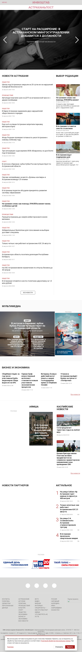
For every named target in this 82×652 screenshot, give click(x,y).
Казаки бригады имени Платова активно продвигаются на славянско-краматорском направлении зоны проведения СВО (68, 458)
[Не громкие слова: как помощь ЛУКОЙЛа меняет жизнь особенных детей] (68, 90)
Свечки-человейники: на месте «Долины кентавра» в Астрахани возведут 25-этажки (24, 178)
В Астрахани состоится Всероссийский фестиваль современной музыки (42, 431)
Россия (60, 416)
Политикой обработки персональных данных (56, 641)
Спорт (4, 161)
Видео (37, 601)
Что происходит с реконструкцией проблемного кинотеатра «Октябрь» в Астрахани (38, 343)
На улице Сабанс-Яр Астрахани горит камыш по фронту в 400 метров (68, 495)
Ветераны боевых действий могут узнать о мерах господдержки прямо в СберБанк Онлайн (49, 379)
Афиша (37, 612)
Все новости (28, 292)
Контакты (6, 599)
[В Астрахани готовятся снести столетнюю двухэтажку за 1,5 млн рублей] (68, 119)
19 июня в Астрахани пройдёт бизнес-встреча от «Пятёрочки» (68, 377)
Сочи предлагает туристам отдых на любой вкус (68, 430)
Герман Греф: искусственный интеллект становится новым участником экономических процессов (30, 380)
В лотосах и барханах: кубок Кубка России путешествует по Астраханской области (27, 325)
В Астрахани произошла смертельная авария (69, 536)
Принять (70, 647)
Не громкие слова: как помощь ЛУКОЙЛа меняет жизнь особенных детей (67, 100)
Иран (53, 605)
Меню (4, 2)
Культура (21, 608)
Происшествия (7, 95)
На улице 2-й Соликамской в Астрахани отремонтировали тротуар (68, 522)
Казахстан (55, 610)
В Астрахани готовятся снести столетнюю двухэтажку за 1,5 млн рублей (66, 129)
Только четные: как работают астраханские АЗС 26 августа (26, 243)
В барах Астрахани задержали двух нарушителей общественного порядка (22, 112)
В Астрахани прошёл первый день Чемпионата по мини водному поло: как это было (16, 342)
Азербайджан (56, 608)
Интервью (39, 605)
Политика (22, 603)
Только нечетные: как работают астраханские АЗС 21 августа (69, 508)
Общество (6, 82)
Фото (37, 599)
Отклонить (59, 647)
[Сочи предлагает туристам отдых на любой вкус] (68, 426)
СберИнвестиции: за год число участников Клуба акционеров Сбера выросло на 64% (11, 378)
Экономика (22, 614)
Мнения (38, 603)
